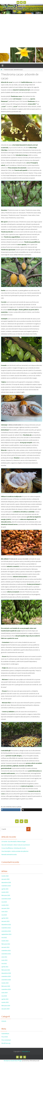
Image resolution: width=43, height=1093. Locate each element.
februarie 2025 (6, 895)
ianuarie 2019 (5, 1009)
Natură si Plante (8, 6)
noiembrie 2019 (6, 989)
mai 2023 (4, 915)
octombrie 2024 (6, 899)
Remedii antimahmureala (9, 854)
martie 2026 (5, 876)
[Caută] (28, 829)
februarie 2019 (6, 1005)
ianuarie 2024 (5, 908)
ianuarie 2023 (5, 921)
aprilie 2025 (5, 889)
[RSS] (24, 2)
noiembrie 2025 (6, 886)
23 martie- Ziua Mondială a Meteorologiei (14, 841)
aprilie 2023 (5, 918)
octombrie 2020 (6, 980)
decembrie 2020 (6, 973)
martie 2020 (5, 983)
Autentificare (5, 1033)
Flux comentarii (6, 1040)
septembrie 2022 (6, 934)
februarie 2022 (6, 944)
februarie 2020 (6, 986)
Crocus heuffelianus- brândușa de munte (14, 848)
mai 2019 (4, 996)
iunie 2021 (5, 960)
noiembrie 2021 (6, 950)
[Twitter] (21, 2)
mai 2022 (4, 937)
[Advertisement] (21, 29)
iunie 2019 (5, 992)
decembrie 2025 (6, 882)
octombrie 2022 (6, 931)
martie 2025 (5, 892)
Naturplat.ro (26, 1051)
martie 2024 (5, 905)
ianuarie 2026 (5, 879)
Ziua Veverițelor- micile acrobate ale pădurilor (15, 851)
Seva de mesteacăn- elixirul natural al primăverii (16, 845)
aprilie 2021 (5, 967)
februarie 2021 (6, 970)
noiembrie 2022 (6, 928)
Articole (4, 1021)
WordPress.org (6, 1043)
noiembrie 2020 (6, 976)
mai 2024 (4, 902)
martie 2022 (5, 941)
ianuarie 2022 (5, 947)
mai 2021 (4, 963)
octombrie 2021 (6, 954)
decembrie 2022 (6, 924)
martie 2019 (5, 1002)
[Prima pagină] (1, 69)
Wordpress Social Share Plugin (13, 1060)
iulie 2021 (4, 957)
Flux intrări (5, 1037)
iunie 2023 (5, 911)
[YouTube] (18, 2)
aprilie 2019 (5, 999)
